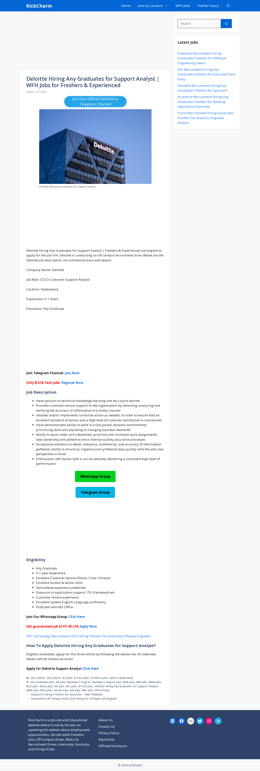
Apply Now (88, 626)
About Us (106, 720)
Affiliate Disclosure (113, 746)
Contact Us (107, 726)
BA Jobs (61, 682)
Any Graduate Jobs (42, 682)
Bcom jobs (46, 686)
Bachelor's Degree (79, 682)
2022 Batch (53, 678)
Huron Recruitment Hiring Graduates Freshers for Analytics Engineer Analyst (206, 118)
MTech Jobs (102, 690)
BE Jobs (59, 686)
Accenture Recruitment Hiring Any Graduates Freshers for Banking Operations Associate (203, 102)
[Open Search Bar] (228, 5)
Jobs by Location (150, 5)
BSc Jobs (71, 686)
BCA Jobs (32, 686)
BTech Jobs (85, 686)
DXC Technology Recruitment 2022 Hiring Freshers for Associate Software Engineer (88, 636)
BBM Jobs (155, 682)
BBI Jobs (141, 682)
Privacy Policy (109, 733)
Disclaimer (107, 739)
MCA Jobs (46, 690)
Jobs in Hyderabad (121, 678)
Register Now (72, 382)
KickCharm (39, 5)
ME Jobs (75, 690)
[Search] (226, 23)
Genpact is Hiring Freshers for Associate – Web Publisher (67, 694)
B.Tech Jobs (81, 678)
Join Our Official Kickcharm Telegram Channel (95, 101)
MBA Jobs (32, 690)
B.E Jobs (67, 678)
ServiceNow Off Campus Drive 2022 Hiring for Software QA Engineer (74, 698)
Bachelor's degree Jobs (106, 682)
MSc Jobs (87, 690)
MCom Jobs (61, 690)
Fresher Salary (208, 5)
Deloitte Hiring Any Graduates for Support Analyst (126, 686)
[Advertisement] (95, 41)
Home (125, 5)
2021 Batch (38, 678)
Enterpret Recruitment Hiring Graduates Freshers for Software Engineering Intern (202, 58)
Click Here (90, 668)
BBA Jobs (129, 682)
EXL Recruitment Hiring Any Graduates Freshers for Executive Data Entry (206, 74)
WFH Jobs (182, 5)
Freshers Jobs (99, 678)
